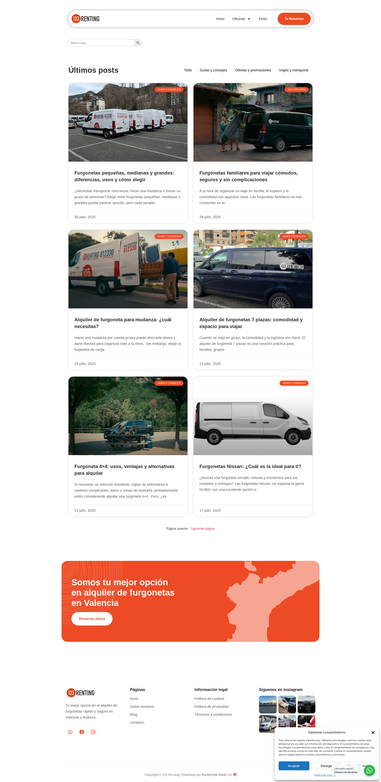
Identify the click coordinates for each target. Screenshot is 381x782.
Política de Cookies (325, 774)
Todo (188, 70)
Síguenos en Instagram (281, 689)
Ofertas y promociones (253, 70)
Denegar (327, 766)
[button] (373, 732)
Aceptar (294, 766)
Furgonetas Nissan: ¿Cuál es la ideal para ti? (250, 466)
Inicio (220, 19)
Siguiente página (203, 528)
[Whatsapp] (70, 732)
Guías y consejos (213, 70)
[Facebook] (82, 732)
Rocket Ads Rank (214, 774)
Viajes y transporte (294, 70)
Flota (263, 19)
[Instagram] (93, 732)
